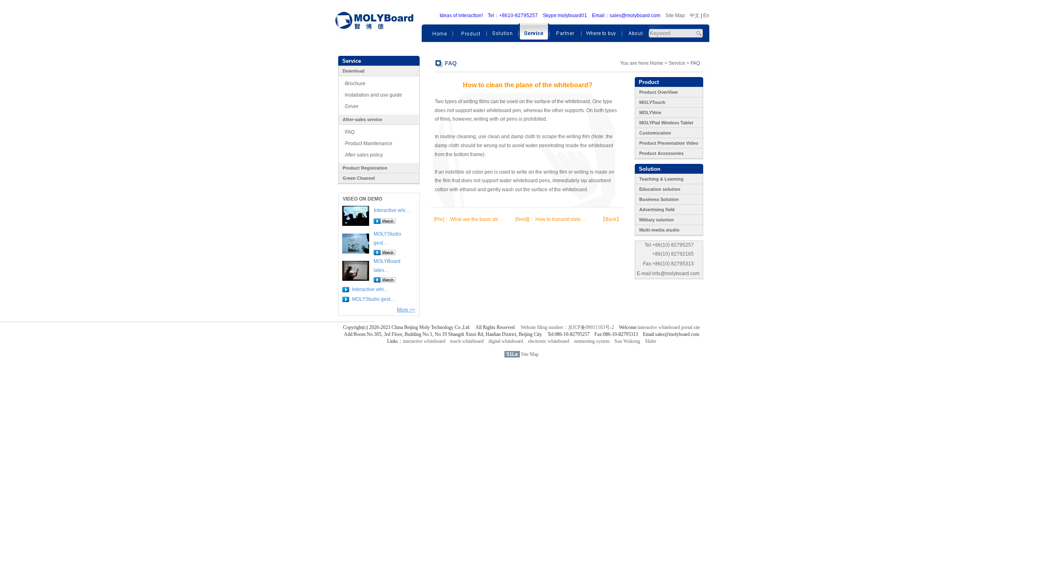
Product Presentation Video (668, 143)
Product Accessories (661, 153)
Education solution (659, 189)
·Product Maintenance (367, 143)
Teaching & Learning (661, 179)
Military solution (656, 219)
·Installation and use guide (372, 95)
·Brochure (354, 83)
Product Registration (365, 168)
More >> (406, 310)
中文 (695, 15)
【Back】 (611, 219)
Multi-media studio (659, 229)
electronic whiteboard (548, 341)
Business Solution (659, 199)
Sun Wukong (627, 341)
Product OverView (658, 92)
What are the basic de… (476, 219)
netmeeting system (592, 341)
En (706, 15)
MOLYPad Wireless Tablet (666, 122)
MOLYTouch (652, 102)
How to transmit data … (561, 219)
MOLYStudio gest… (373, 299)
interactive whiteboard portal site (669, 327)
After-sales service (362, 119)
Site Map (675, 15)
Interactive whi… (392, 210)
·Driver (351, 106)
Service (677, 63)
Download (354, 70)
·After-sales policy (363, 155)
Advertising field (657, 209)
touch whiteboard (467, 341)
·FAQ (348, 132)
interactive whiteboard (424, 341)
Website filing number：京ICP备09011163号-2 (567, 327)
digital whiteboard (505, 341)
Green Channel (359, 178)
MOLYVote (650, 112)
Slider (650, 341)
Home (656, 63)
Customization (655, 132)
